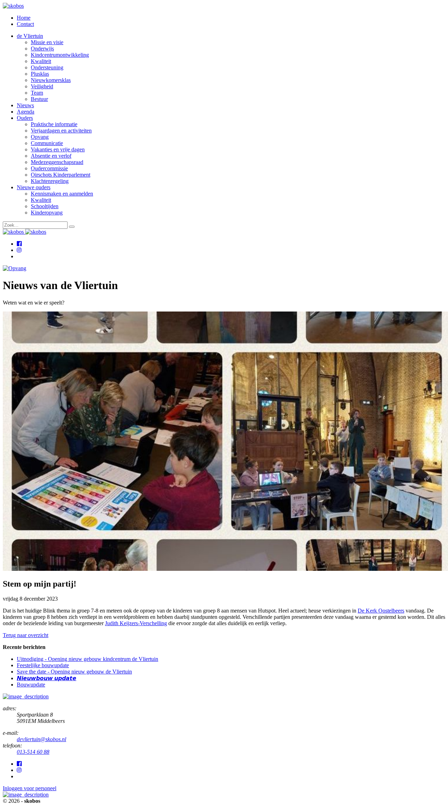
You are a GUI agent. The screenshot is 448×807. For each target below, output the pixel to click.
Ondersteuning (47, 67)
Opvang (40, 137)
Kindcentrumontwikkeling (60, 55)
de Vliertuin (30, 36)
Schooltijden (44, 206)
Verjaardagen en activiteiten (61, 131)
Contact (25, 24)
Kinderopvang (47, 213)
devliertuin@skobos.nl (41, 739)
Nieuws (25, 105)
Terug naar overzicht (25, 635)
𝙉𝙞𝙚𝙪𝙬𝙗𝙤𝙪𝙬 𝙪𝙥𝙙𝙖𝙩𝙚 (46, 678)
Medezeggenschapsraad (57, 162)
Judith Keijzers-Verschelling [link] (136, 623)
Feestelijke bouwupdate (43, 665)
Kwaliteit (41, 61)
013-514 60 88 (33, 752)
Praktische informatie (54, 124)
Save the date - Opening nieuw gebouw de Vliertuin (74, 672)
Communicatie (47, 143)
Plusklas (40, 74)
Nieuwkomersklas (51, 80)
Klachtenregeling (50, 181)
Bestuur (39, 99)
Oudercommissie (49, 168)
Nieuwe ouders (33, 187)
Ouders (25, 118)
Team (37, 93)
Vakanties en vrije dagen (58, 149)
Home (23, 18)
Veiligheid (42, 86)
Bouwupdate (31, 685)
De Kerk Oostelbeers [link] (381, 611)
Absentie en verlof (51, 156)
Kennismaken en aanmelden (62, 194)
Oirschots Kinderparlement (60, 175)
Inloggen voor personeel (29, 788)
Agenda (25, 112)
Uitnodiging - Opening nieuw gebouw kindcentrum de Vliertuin (87, 659)
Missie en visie (47, 42)
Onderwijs (42, 49)
